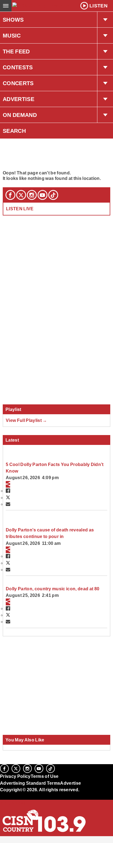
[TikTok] (53, 195)
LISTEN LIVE (20, 208)
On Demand (20, 115)
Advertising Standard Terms (30, 783)
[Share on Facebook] (8, 490)
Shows (13, 20)
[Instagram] (32, 195)
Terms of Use (45, 776)
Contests (18, 67)
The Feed (16, 51)
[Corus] (1, 797)
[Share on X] (8, 497)
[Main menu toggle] (6, 5)
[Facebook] (10, 195)
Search (14, 131)
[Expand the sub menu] (105, 20)
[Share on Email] (8, 504)
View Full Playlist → (26, 420)
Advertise (18, 99)
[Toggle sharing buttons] (8, 484)
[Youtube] (42, 195)
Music (12, 36)
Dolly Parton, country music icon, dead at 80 (52, 588)
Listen (98, 5)
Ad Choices (13, 803)
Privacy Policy (15, 776)
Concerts (18, 83)
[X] (21, 195)
